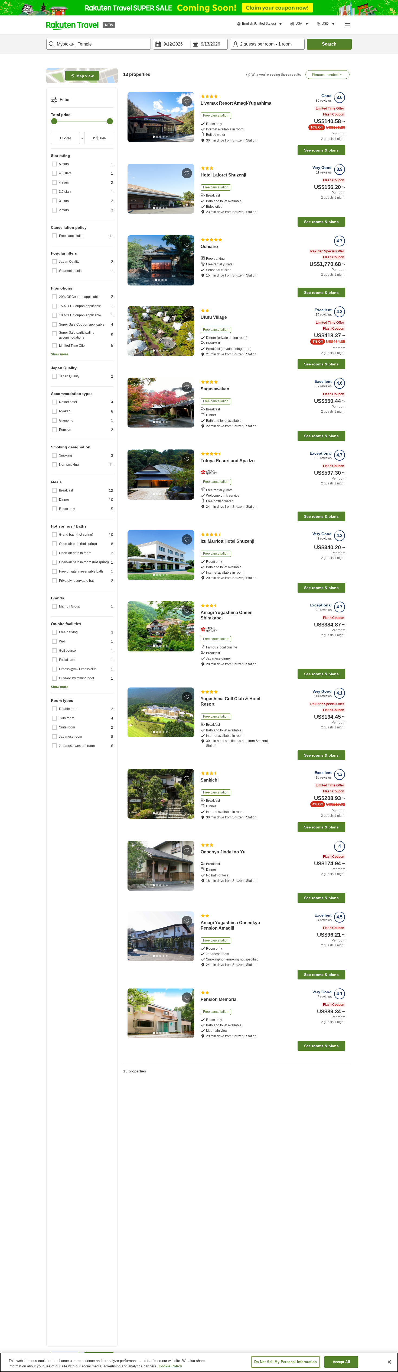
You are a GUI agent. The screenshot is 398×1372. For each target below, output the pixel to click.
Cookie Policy (170, 1366)
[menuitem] (260, 24)
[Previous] (133, 117)
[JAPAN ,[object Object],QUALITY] (210, 472)
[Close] (389, 1362)
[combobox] (98, 44)
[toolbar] (190, 44)
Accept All (341, 1362)
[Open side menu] (347, 25)
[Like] (187, 101)
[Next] (188, 117)
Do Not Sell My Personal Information (285, 1362)
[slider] (54, 121)
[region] (199, 1362)
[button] (72, 25)
